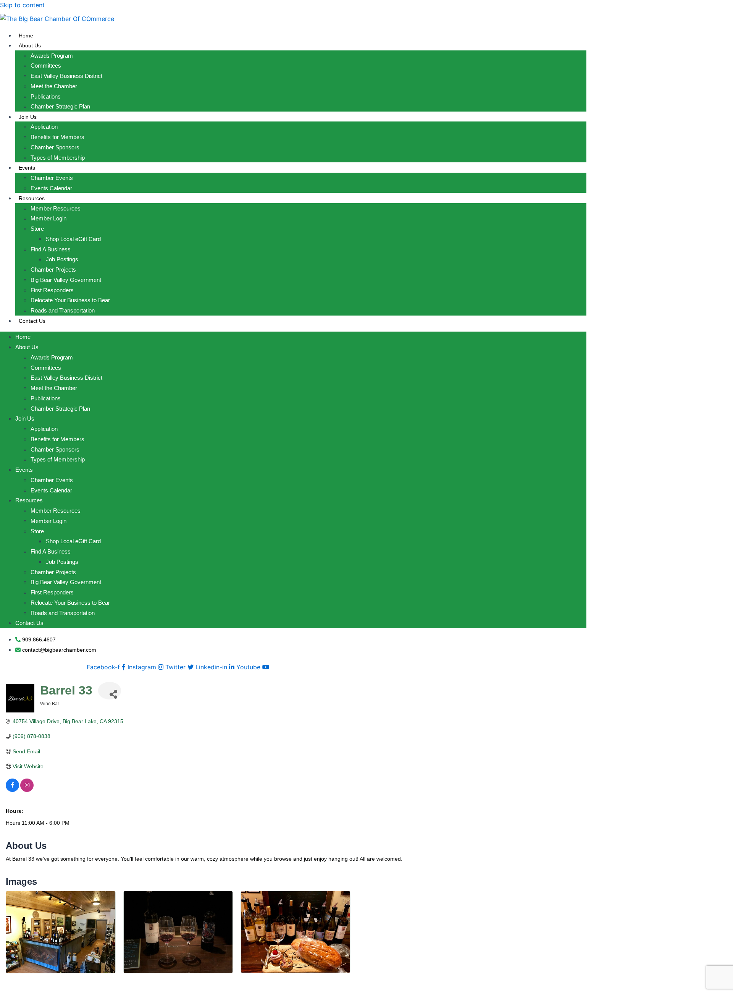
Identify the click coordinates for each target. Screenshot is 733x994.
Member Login (48, 218)
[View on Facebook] (12, 790)
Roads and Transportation (63, 310)
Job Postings (62, 259)
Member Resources (56, 208)
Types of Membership (58, 157)
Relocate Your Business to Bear (70, 300)
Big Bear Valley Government (66, 280)
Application (44, 126)
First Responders (52, 290)
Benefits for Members (57, 137)
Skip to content (22, 5)
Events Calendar (51, 188)
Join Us (28, 117)
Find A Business (51, 249)
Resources (32, 198)
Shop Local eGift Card (73, 239)
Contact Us (32, 321)
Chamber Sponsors (55, 147)
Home (26, 35)
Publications (46, 96)
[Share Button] (109, 690)
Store (37, 228)
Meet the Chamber (54, 86)
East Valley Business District (66, 76)
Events (27, 168)
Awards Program (52, 55)
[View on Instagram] (27, 790)
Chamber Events (52, 178)
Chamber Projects (53, 269)
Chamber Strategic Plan (60, 106)
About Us (30, 45)
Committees (46, 65)
